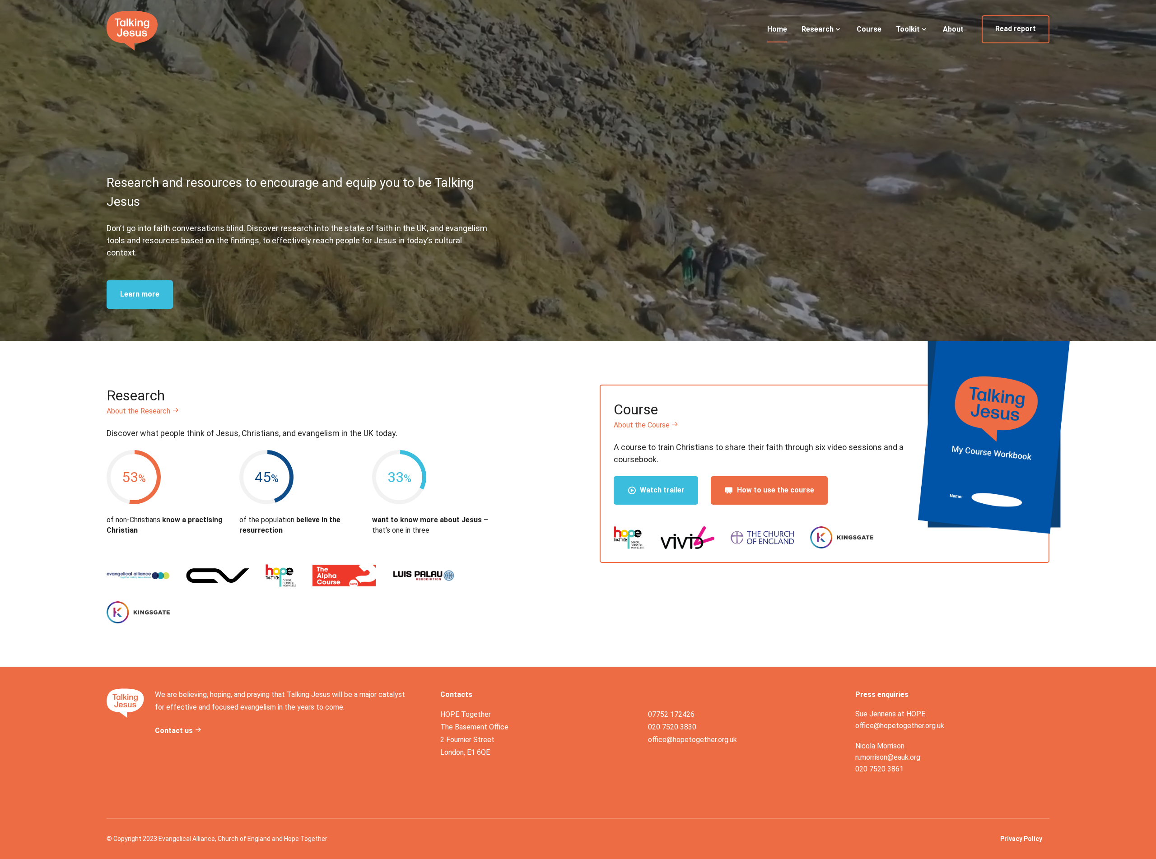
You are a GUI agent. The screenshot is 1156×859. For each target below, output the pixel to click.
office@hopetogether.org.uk (692, 739)
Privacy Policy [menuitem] (1021, 838)
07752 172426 (671, 714)
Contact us (175, 730)
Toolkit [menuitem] (908, 29)
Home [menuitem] (777, 29)
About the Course (642, 425)
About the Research (139, 411)
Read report (1015, 28)
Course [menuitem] (869, 29)
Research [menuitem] (818, 29)
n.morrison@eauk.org (887, 757)
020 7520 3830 (672, 727)
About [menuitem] (953, 29)
